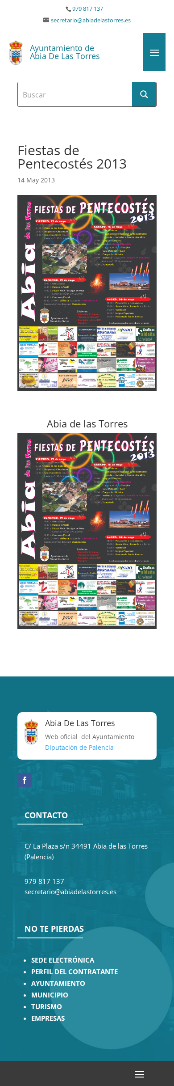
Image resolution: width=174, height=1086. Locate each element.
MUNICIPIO (49, 995)
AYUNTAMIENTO (58, 983)
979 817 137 (87, 9)
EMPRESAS (48, 1018)
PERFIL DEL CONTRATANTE (74, 971)
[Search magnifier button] (144, 94)
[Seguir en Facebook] (24, 780)
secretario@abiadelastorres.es (91, 20)
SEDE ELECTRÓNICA (62, 960)
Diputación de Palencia (79, 747)
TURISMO (46, 1006)
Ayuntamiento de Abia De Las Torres (65, 51)
